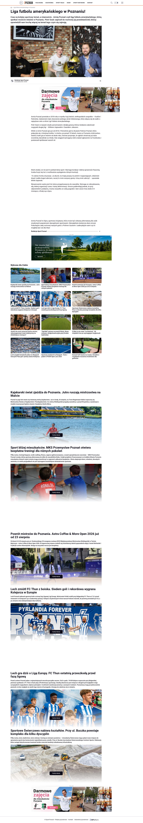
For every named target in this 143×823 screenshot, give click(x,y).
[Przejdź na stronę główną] (21, 4)
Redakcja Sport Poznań (21, 80)
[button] (116, 3)
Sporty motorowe (79, 2)
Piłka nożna (39, 2)
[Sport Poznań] (30, 2)
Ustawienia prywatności (81, 819)
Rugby (69, 2)
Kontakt (90, 2)
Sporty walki (60, 2)
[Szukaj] (111, 2)
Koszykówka (49, 2)
